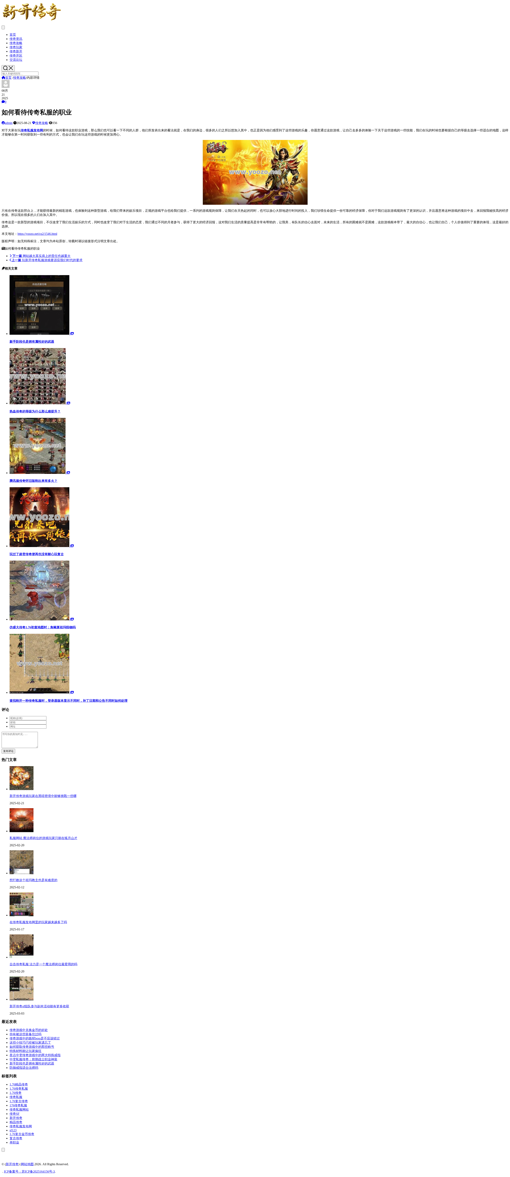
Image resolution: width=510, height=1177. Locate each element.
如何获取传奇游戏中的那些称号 (32, 1046)
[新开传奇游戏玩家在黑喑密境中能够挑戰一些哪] (21, 789)
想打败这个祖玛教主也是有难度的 (33, 880)
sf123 (13, 1130)
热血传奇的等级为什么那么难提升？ (35, 411)
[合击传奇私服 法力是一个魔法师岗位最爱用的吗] (21, 957)
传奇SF (15, 1113)
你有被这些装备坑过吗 (25, 1034)
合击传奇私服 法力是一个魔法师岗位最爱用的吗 (43, 964)
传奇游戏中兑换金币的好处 (29, 1030)
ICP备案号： (13, 1171)
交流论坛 (16, 59)
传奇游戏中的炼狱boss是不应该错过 (35, 1038)
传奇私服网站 (19, 1109)
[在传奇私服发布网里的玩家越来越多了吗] (21, 915)
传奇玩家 (16, 47)
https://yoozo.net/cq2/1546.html (37, 233)
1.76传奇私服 (19, 1088)
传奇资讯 (16, 38)
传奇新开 (16, 51)
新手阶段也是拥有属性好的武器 (32, 341)
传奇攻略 (16, 43)
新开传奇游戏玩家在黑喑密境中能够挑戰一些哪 (43, 796)
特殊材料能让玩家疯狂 (25, 1051)
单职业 (14, 1142)
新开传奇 (16, 1118)
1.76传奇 (16, 1092)
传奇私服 (16, 1097)
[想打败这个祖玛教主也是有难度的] (21, 873)
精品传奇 (16, 1122)
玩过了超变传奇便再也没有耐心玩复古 (37, 554)
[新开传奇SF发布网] (31, 20)
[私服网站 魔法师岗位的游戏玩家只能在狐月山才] (21, 831)
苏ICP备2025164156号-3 (38, 1171)
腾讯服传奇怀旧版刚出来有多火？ (33, 480)
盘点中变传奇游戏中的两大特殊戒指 (35, 1055)
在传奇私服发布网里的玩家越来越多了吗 (38, 922)
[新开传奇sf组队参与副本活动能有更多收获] (21, 999)
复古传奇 (16, 1138)
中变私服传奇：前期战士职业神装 (33, 1059)
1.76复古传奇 (19, 1101)
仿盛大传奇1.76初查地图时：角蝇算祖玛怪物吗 (43, 627)
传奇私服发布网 (21, 1126)
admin (9, 123)
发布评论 (8, 751)
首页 (13, 34)
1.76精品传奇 (19, 1084)
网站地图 (27, 1164)
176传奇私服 (18, 1105)
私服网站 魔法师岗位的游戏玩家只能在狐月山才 (43, 838)
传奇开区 (16, 55)
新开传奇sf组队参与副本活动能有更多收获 (39, 1006)
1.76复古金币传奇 (22, 1134)
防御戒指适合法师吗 (24, 1067)
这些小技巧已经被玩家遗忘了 (30, 1042)
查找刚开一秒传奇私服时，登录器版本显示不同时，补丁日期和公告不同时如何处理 (69, 700)
